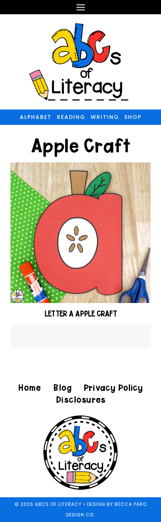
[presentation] (80, 232)
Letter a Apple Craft (81, 314)
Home (29, 387)
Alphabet (36, 117)
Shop (133, 117)
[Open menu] (80, 7)
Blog (62, 387)
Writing (105, 117)
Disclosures (80, 399)
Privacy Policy (113, 387)
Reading (71, 117)
